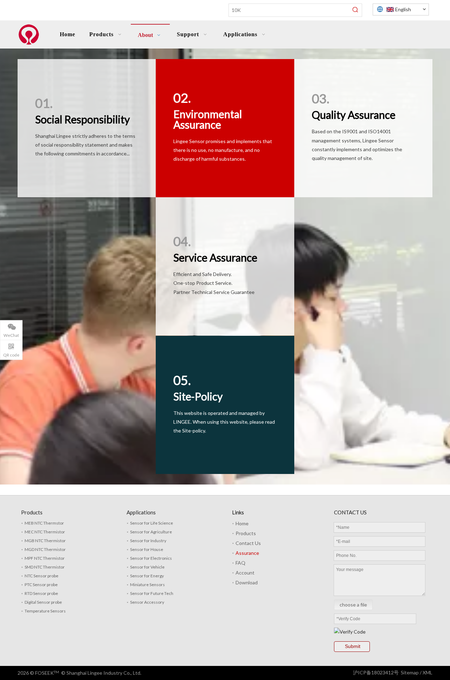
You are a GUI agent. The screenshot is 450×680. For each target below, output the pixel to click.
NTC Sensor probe (41, 575)
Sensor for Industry (148, 540)
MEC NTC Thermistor (45, 531)
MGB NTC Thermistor (45, 540)
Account (245, 573)
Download (247, 582)
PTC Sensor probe (41, 584)
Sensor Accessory (147, 602)
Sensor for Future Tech (151, 593)
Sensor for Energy (147, 575)
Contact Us (248, 543)
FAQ (240, 563)
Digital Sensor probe (43, 602)
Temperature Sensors (45, 611)
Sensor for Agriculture (151, 531)
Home (242, 523)
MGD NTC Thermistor (45, 549)
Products (246, 533)
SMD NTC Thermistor (45, 567)
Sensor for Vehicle (147, 567)
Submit (352, 646)
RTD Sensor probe (41, 593)
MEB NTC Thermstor (44, 523)
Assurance (247, 553)
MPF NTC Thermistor (45, 558)
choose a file (353, 605)
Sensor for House (146, 549)
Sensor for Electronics (151, 558)
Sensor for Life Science (151, 523)
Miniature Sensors (147, 584)
